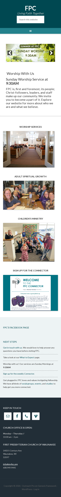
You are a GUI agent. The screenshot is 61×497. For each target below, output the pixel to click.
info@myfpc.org (10, 464)
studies (49, 383)
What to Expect (27, 357)
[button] (9, 53)
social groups (28, 383)
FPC (30, 8)
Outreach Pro (28, 486)
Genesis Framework (47, 486)
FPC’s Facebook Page (16, 327)
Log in (36, 489)
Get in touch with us (12, 347)
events (38, 383)
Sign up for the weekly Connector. (18, 373)
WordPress (27, 489)
